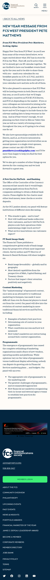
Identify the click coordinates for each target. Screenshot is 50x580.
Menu (44, 10)
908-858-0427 (9, 468)
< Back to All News (14, 18)
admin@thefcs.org (12, 463)
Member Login (25, 479)
